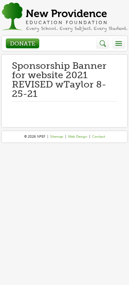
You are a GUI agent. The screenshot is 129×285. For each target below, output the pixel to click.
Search (102, 43)
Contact (98, 137)
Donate (22, 43)
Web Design (77, 137)
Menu (118, 43)
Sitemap (56, 137)
